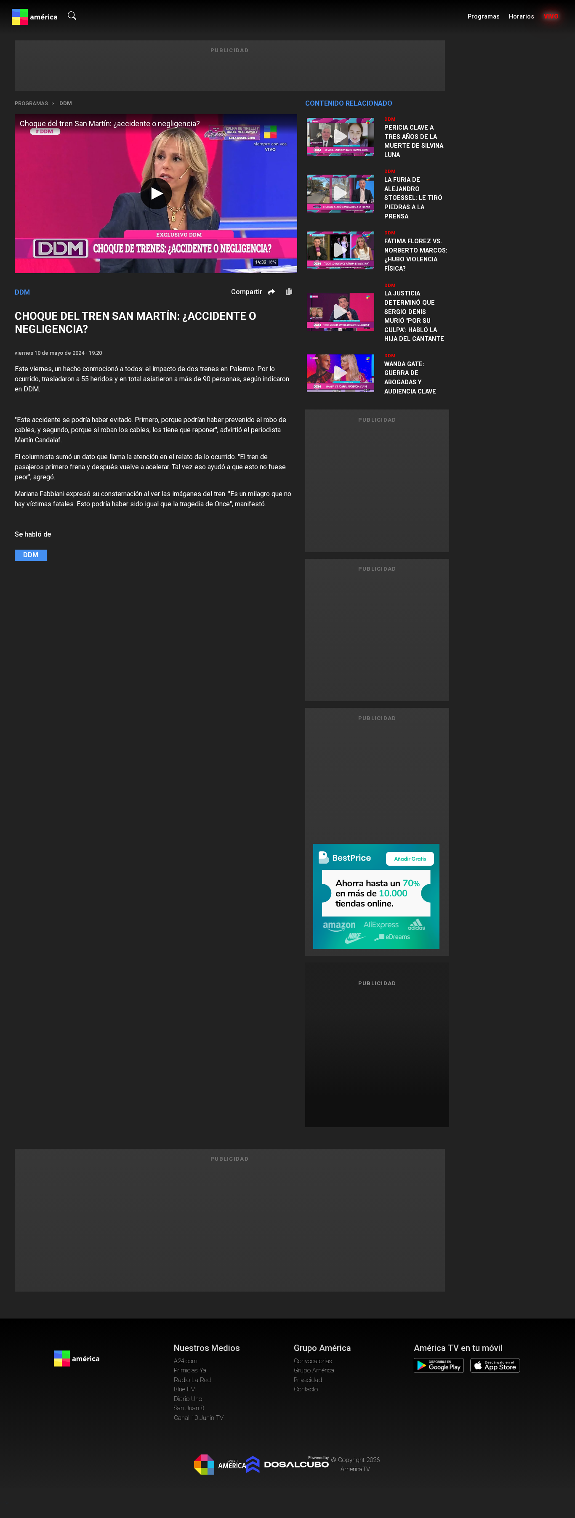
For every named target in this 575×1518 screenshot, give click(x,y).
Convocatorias (313, 1361)
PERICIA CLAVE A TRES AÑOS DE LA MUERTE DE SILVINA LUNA (413, 141)
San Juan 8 (189, 1408)
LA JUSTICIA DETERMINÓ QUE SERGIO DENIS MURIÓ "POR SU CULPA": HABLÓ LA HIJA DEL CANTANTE (414, 316)
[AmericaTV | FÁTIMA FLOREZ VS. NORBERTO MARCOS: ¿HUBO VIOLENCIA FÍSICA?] (340, 250)
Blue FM (185, 1389)
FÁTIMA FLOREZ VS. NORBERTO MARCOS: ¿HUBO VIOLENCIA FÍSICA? (415, 255)
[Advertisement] (377, 1053)
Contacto (306, 1389)
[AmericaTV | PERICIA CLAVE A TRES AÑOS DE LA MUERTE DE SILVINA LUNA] (340, 137)
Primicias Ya (190, 1370)
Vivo (551, 16)
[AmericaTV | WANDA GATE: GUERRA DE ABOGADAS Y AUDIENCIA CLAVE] (340, 373)
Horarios (521, 16)
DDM (65, 103)
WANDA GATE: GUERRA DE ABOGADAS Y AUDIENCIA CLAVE (410, 378)
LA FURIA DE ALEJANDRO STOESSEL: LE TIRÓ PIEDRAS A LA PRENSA (413, 198)
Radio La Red (192, 1380)
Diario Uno (188, 1399)
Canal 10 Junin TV (199, 1418)
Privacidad (308, 1380)
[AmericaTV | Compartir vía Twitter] (270, 317)
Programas (484, 16)
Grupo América (314, 1370)
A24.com (185, 1361)
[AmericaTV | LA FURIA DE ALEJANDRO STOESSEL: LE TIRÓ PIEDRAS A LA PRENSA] (340, 194)
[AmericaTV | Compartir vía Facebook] (270, 306)
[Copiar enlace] (289, 292)
